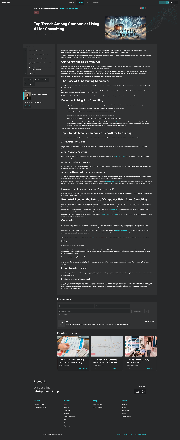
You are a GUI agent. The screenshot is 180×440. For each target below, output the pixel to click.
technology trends (29, 84)
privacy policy (128, 434)
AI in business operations (121, 122)
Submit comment (138, 311)
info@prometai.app (46, 391)
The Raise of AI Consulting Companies (38, 54)
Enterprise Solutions (98, 407)
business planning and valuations (123, 230)
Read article (82, 368)
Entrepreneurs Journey (41, 407)
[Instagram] (145, 8)
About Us (124, 404)
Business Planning (39, 404)
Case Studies (67, 410)
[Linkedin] (143, 8)
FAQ (65, 422)
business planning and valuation (109, 214)
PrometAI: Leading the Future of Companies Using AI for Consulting (40, 68)
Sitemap (119, 434)
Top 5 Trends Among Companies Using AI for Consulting (40, 62)
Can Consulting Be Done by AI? (37, 50)
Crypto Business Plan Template (112, 181)
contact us (103, 237)
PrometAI (6, 3)
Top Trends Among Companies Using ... (68, 8)
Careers (124, 407)
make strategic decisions (94, 237)
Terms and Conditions (140, 434)
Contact (124, 413)
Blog (65, 404)
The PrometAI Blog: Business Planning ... (48, 8)
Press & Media (125, 410)
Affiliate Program (126, 416)
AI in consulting (29, 79)
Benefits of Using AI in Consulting (37, 58)
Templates (66, 407)
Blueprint (66, 413)
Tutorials (66, 419)
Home (35, 8)
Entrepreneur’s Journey (70, 416)
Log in (172, 2)
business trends (45, 79)
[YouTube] (141, 8)
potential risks (113, 209)
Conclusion (32, 73)
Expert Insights (68, 426)
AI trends (37, 79)
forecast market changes (119, 156)
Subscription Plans (97, 404)
